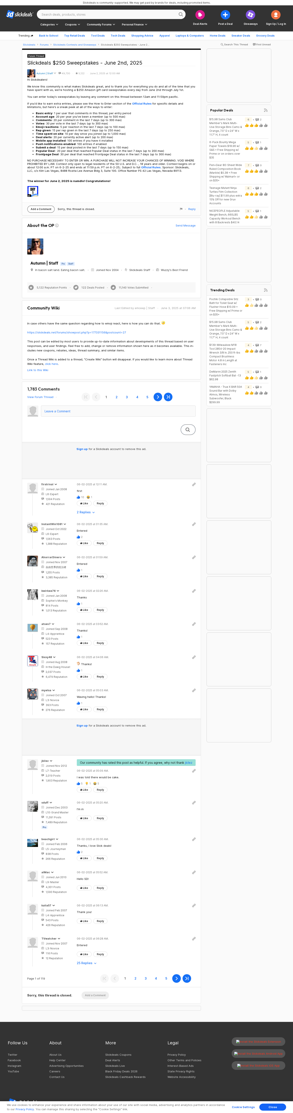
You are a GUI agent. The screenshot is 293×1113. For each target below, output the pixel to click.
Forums (44, 44)
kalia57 (46, 905)
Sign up (82, 449)
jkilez (45, 760)
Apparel (164, 35)
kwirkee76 (48, 590)
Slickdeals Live (115, 1065)
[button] (276, 18)
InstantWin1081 (51, 524)
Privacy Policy (177, 1054)
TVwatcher (49, 938)
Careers (54, 1071)
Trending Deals (222, 290)
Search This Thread (236, 44)
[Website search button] (181, 14)
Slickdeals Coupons (118, 1054)
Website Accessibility (182, 1077)
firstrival (47, 484)
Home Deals (217, 35)
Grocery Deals (265, 35)
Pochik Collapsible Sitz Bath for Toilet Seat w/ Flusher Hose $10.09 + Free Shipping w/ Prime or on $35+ (225, 306)
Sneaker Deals (240, 35)
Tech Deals (118, 35)
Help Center (57, 1060)
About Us (55, 1054)
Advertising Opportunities (66, 1065)
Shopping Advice (142, 35)
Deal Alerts (112, 1060)
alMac (45, 872)
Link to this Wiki (37, 370)
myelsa (46, 690)
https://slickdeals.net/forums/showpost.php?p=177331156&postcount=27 (76, 332)
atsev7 (46, 624)
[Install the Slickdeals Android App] (258, 1053)
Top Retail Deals (74, 35)
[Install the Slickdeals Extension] (258, 1041)
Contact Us (57, 1077)
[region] (146, 1107)
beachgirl (48, 839)
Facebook (14, 1060)
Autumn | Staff (44, 73)
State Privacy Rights (181, 1071)
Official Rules (142, 103)
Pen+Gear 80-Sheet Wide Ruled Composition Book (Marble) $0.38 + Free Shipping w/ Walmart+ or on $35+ (225, 172)
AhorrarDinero (51, 557)
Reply (192, 209)
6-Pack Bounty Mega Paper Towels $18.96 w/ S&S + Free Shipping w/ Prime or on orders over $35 (224, 150)
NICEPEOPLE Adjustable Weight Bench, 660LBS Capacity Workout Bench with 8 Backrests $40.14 (224, 216)
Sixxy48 (46, 657)
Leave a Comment (57, 411)
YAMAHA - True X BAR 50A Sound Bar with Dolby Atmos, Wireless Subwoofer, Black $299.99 (225, 394)
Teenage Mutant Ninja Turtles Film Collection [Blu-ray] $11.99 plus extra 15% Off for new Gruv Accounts (225, 195)
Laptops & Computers (190, 35)
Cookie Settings (243, 1107)
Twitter (12, 1054)
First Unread (263, 44)
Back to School (48, 35)
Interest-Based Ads (181, 1065)
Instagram (14, 1065)
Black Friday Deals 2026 (121, 1071)
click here (51, 364)
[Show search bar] (187, 430)
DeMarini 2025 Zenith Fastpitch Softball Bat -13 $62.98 (225, 375)
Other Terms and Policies (184, 1060)
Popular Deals (221, 110)
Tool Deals (98, 35)
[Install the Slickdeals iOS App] (258, 1065)
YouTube (13, 1071)
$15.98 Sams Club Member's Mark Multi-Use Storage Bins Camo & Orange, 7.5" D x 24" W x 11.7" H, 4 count (225, 127)
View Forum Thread (40, 397)
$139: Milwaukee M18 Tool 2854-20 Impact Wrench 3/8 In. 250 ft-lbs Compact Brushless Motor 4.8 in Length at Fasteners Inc (224, 354)
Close (273, 1107)
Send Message (186, 225)
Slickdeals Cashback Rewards (125, 1077)
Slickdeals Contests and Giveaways (74, 44)
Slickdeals (29, 44)
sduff (44, 802)
